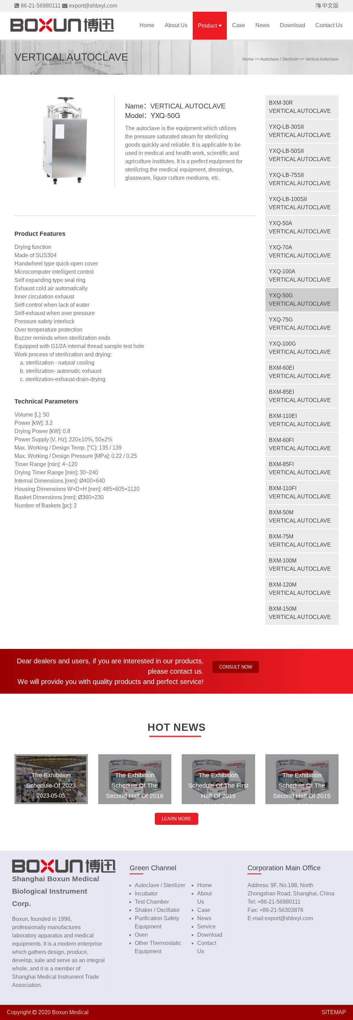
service (206, 926)
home (248, 59)
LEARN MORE (176, 818)
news (262, 25)
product (207, 26)
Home (147, 25)
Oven (141, 935)
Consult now (235, 667)
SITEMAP (334, 1012)
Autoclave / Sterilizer (279, 59)
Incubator (146, 893)
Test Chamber (152, 902)
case (238, 25)
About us (176, 25)
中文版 (330, 6)
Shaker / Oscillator (157, 910)
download (292, 25)
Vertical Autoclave (322, 59)
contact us (329, 25)
